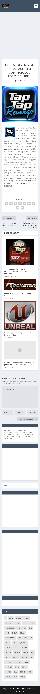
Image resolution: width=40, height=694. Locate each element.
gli (14, 643)
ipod (16, 647)
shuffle (9, 667)
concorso (10, 628)
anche (18, 618)
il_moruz (22, 643)
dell (7, 633)
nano (25, 652)
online (24, 657)
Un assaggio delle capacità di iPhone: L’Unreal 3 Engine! (19, 334)
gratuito (30, 181)
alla (11, 618)
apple (26, 618)
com (25, 623)
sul (15, 672)
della (14, 633)
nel (32, 652)
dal (19, 628)
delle (22, 633)
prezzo (9, 662)
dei (25, 628)
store (8, 672)
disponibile (10, 638)
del (30, 628)
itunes (24, 647)
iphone (8, 647)
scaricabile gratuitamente (13, 149)
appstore (9, 623)
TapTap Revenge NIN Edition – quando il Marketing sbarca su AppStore (17, 271)
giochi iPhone (20, 80)
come (32, 623)
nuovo (15, 657)
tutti (8, 677)
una (15, 677)
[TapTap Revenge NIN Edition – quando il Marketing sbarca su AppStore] (20, 252)
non (7, 657)
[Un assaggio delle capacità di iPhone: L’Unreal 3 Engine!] (20, 315)
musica (17, 652)
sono (24, 667)
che (18, 623)
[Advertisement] (20, 33)
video (22, 677)
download (22, 638)
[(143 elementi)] (5, 618)
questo (18, 662)
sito (17, 667)
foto (8, 643)
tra (30, 672)
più (31, 657)
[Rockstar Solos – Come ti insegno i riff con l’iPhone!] (20, 284)
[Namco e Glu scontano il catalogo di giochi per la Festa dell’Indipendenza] (20, 350)
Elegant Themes (19, 689)
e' (31, 638)
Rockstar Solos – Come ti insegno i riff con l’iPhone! (18, 294)
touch (22, 672)
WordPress (20, 691)
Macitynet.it (23, 183)
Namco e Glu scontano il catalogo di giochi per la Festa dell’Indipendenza (19, 364)
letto (8, 652)
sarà (26, 662)
